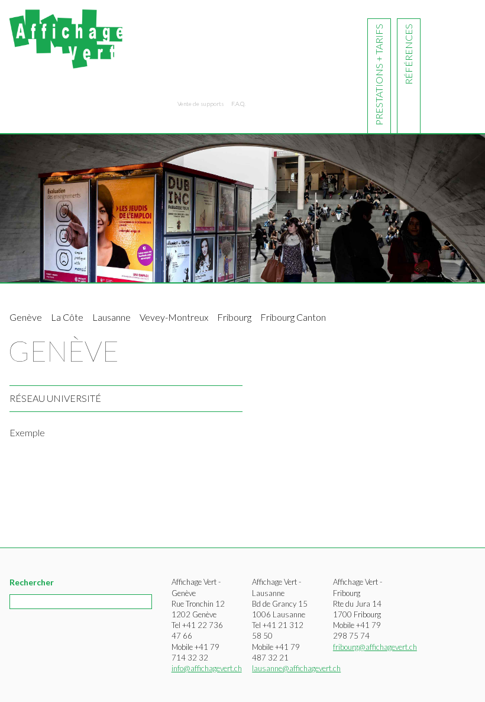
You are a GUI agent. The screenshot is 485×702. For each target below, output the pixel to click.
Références (408, 54)
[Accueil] (66, 36)
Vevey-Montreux (174, 317)
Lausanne (111, 317)
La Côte (67, 317)
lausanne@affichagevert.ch (296, 668)
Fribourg (234, 317)
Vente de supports (200, 103)
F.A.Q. (238, 103)
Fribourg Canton (293, 317)
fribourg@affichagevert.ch (375, 647)
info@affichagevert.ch (207, 668)
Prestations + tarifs (378, 74)
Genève (25, 317)
